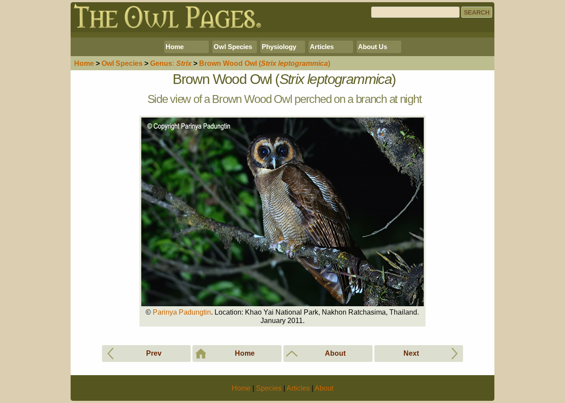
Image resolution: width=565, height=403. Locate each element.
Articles (322, 46)
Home (175, 46)
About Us (372, 46)
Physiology (279, 46)
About (324, 388)
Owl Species (233, 46)
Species (122, 63)
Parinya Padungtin (182, 312)
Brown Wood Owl (264, 63)
